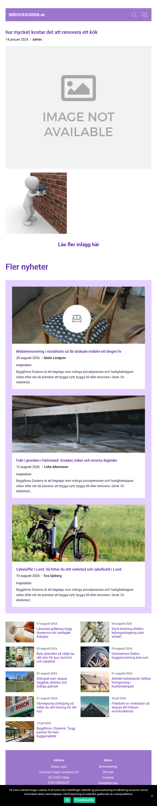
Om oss (108, 772)
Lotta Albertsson (56, 467)
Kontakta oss (108, 783)
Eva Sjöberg (53, 576)
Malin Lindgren (55, 358)
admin (37, 39)
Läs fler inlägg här (78, 244)
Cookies (108, 777)
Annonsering (108, 766)
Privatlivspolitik (84, 800)
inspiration (23, 365)
